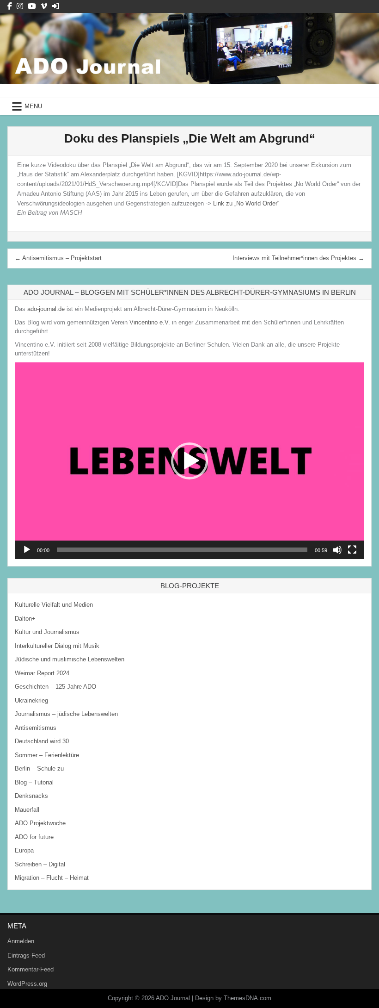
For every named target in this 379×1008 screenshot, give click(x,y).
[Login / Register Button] (55, 6)
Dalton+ (25, 618)
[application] (189, 460)
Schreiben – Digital (40, 864)
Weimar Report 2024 (42, 673)
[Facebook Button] (9, 6)
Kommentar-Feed (30, 969)
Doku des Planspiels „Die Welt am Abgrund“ (189, 138)
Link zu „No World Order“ (246, 203)
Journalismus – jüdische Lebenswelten (66, 713)
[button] (189, 460)
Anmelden (20, 941)
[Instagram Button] (20, 6)
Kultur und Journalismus (47, 631)
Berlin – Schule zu (39, 768)
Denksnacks (31, 795)
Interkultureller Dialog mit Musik (57, 645)
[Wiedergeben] (26, 549)
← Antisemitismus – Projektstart (58, 258)
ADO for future (34, 837)
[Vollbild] (352, 549)
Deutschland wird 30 (42, 741)
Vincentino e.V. (149, 322)
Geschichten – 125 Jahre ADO (55, 686)
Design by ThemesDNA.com (233, 998)
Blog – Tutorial (34, 782)
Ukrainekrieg (31, 700)
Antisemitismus (35, 727)
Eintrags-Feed (26, 955)
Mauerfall (27, 809)
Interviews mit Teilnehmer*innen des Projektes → (298, 258)
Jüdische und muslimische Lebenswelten (69, 659)
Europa (24, 850)
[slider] (182, 550)
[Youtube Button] (32, 6)
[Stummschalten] (337, 549)
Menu (33, 106)
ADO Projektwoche (40, 823)
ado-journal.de (46, 308)
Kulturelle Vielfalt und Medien (54, 604)
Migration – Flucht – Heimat (52, 877)
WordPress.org (27, 983)
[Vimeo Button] (44, 6)
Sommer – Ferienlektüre (47, 755)
